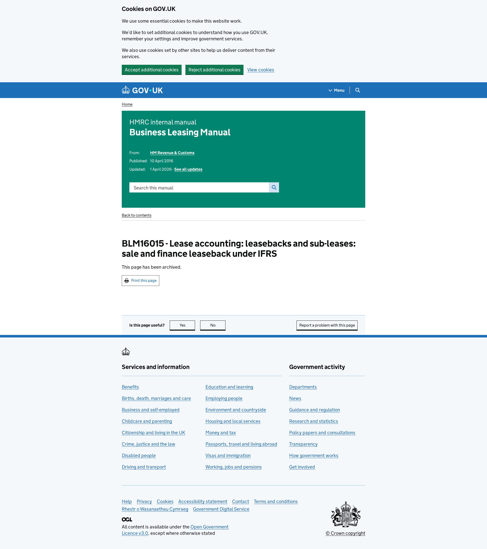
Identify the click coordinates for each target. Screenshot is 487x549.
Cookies (165, 501)
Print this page (143, 280)
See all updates (188, 169)
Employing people (223, 398)
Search (274, 187)
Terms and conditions (276, 501)
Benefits (130, 387)
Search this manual (153, 188)
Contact (240, 501)
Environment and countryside (235, 410)
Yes (187, 325)
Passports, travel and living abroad (241, 444)
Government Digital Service (221, 509)
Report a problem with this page (327, 325)
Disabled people (139, 455)
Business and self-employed (151, 410)
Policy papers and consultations (322, 432)
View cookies (260, 69)
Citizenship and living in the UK (153, 432)
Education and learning (229, 387)
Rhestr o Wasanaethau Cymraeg (155, 509)
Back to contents (136, 215)
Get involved (302, 467)
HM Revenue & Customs (172, 152)
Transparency (303, 444)
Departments (303, 387)
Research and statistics (313, 421)
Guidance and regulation (314, 410)
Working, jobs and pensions (233, 467)
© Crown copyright (345, 533)
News (295, 398)
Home (127, 104)
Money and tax (220, 432)
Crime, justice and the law (148, 444)
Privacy (144, 501)
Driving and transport (144, 467)
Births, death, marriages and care (156, 398)
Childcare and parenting (147, 421)
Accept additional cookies (152, 70)
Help (127, 501)
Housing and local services (232, 421)
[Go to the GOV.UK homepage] (142, 90)
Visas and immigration (228, 455)
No (217, 325)
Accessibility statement (202, 501)
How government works (313, 455)
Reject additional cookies (214, 70)
